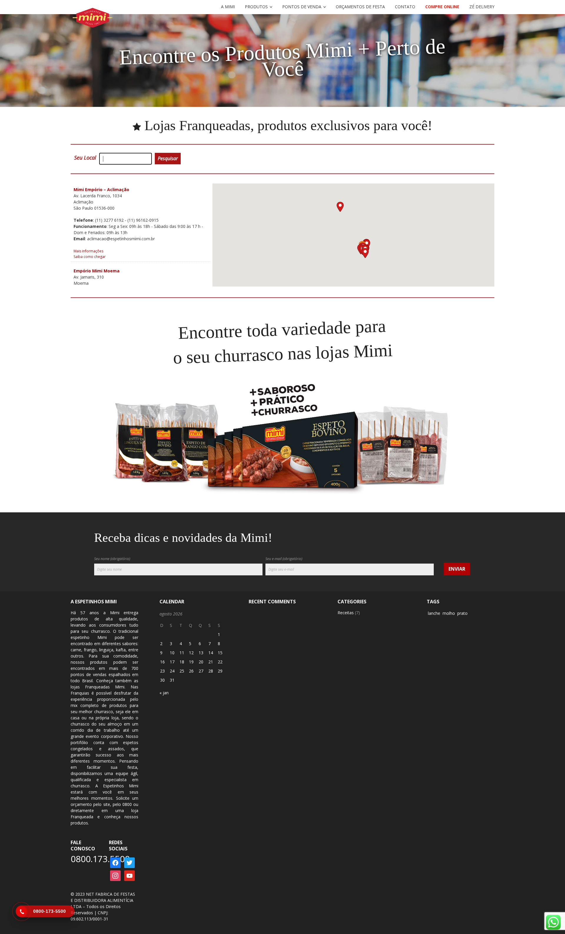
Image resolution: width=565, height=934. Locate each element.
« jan (164, 692)
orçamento (81, 804)
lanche (434, 613)
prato (462, 613)
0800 (127, 804)
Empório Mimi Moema (96, 271)
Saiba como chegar (90, 257)
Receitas (346, 612)
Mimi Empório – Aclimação (101, 189)
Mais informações (88, 251)
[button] (365, 253)
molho (449, 613)
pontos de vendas (89, 674)
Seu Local (85, 157)
